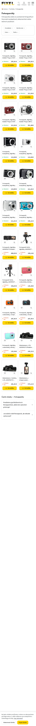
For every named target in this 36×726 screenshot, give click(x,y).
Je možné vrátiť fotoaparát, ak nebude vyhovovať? (18, 415)
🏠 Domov (5, 9)
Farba (15, 32)
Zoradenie (8, 28)
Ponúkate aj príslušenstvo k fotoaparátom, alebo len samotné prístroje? (18, 404)
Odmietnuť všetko (9, 723)
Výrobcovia (19, 28)
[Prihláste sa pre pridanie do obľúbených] (4, 51)
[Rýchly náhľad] (14, 51)
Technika (11, 9)
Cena (6, 32)
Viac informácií (18, 718)
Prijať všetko (23, 723)
